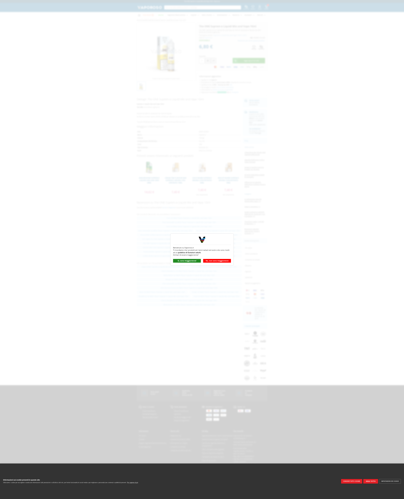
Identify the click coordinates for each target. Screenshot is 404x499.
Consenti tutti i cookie (351, 481)
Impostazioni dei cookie (390, 481)
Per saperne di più (132, 482)
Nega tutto (370, 481)
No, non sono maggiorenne (217, 261)
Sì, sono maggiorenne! (187, 261)
